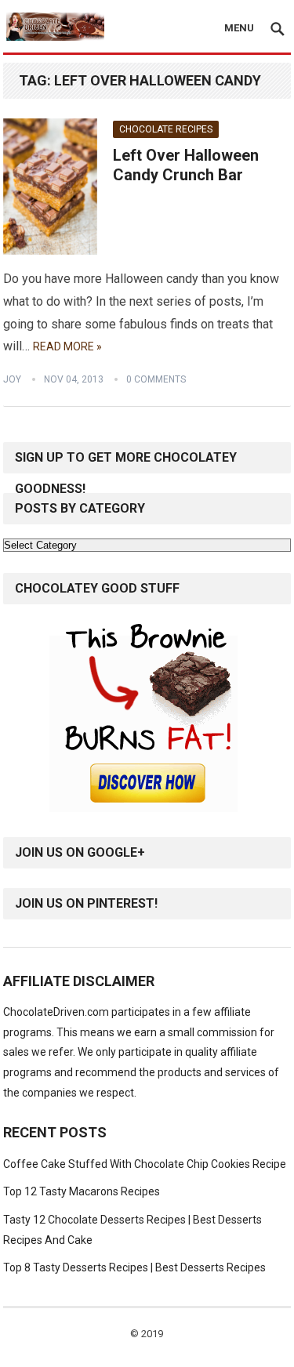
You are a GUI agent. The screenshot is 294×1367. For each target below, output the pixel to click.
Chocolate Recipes (165, 129)
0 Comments (156, 379)
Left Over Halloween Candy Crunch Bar (186, 165)
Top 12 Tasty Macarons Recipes (81, 1191)
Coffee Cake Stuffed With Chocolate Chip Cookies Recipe (144, 1164)
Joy (12, 379)
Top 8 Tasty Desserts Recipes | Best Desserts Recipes (134, 1267)
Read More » (67, 346)
